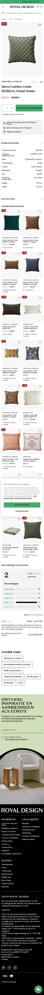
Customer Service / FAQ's (9, 824)
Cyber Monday (7, 883)
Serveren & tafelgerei (31, 826)
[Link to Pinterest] (3, 967)
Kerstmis (5, 887)
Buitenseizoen (7, 874)
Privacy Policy (7, 841)
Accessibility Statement (11, 854)
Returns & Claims (8, 831)
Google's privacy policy (23, 498)
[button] (38, 7)
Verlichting (26, 833)
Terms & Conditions (9, 838)
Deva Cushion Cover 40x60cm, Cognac (10, 283)
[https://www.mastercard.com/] (11, 976)
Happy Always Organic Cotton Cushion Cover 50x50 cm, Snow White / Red (31, 460)
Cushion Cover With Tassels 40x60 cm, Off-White (30, 327)
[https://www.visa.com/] (4, 976)
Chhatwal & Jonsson (33, 159)
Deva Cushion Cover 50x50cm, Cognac (30, 241)
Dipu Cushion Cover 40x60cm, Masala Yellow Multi (9, 372)
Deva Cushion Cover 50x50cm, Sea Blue (30, 283)
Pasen (3, 868)
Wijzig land (5, 910)
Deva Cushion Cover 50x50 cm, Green (10, 241)
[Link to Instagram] (15, 967)
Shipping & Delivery (9, 828)
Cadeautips (6, 871)
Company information (10, 835)
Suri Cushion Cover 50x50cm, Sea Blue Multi (30, 372)
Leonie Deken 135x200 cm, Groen (10, 548)
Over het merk (8, 198)
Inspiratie (5, 850)
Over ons (5, 844)
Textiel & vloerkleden (30, 836)
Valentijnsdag (7, 864)
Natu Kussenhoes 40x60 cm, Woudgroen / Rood (9, 327)
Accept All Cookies (21, 505)
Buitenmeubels (28, 839)
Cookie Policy (6, 847)
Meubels (25, 823)
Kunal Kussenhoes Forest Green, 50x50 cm (30, 548)
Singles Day (6, 877)
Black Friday (6, 880)
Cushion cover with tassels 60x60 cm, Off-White (30, 416)
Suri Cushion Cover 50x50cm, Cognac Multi (9, 416)
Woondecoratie (28, 830)
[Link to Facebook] (9, 967)
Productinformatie (10, 143)
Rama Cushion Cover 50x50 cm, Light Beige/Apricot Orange (10, 460)
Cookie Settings (22, 511)
